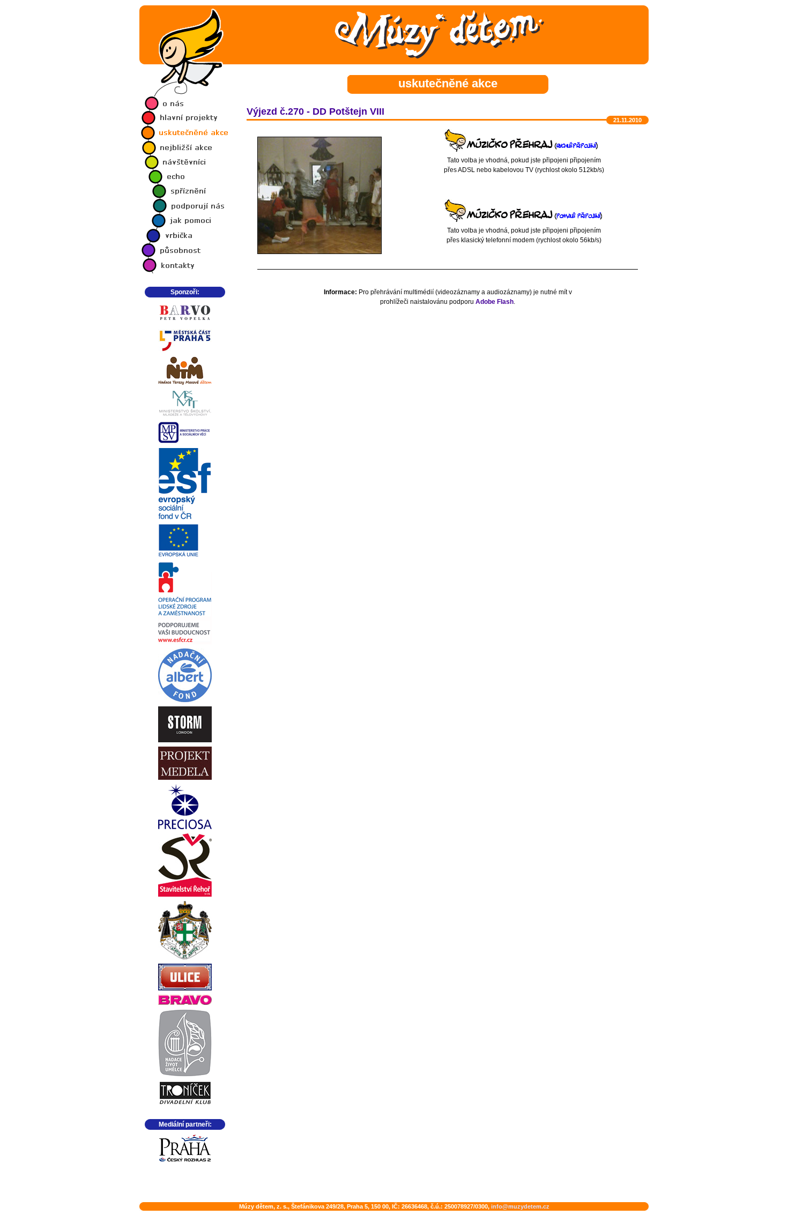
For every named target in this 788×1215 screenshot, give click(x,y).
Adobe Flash (494, 301)
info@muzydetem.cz (520, 1206)
